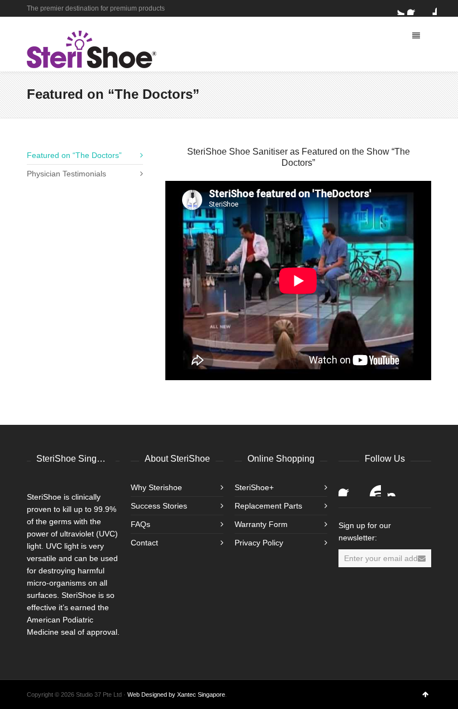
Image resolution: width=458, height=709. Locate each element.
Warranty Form (261, 524)
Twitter (397, 8)
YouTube (372, 487)
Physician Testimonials (66, 173)
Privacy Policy (259, 542)
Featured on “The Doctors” (74, 155)
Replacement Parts (268, 505)
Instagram (396, 487)
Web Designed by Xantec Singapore (176, 694)
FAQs (140, 524)
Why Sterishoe (156, 487)
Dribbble (430, 8)
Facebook (414, 8)
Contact (144, 542)
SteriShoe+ (254, 487)
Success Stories (159, 505)
